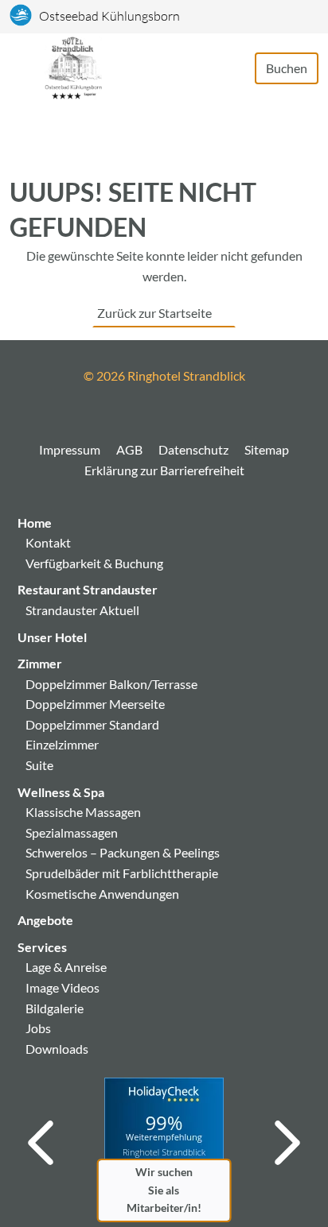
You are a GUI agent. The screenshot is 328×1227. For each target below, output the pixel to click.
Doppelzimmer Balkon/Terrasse (111, 683)
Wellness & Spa (61, 791)
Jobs (38, 1027)
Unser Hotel (52, 636)
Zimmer (40, 663)
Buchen (286, 67)
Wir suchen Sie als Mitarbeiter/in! (164, 1189)
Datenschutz (193, 449)
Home (35, 522)
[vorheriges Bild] (40, 1143)
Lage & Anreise (66, 966)
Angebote (45, 919)
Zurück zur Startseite (154, 312)
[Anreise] (219, 68)
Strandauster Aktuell (82, 609)
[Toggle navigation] (27, 67)
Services (42, 946)
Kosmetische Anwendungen (102, 893)
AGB (129, 449)
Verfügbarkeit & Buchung (94, 563)
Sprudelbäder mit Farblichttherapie (121, 873)
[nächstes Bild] (287, 1143)
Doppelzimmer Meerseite (95, 703)
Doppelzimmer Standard (92, 724)
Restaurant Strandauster (88, 589)
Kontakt (48, 542)
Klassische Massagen (83, 811)
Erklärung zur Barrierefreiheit (164, 470)
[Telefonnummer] (236, 68)
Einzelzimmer (62, 744)
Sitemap (266, 449)
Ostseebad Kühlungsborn (109, 16)
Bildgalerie (54, 1008)
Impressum (69, 449)
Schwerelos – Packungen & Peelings (122, 852)
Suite (39, 764)
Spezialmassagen (71, 832)
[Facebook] (164, 414)
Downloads (56, 1048)
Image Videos (62, 987)
